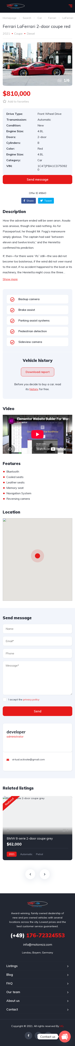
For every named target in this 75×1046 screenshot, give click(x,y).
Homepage (9, 18)
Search (27, 18)
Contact (12, 1009)
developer (16, 731)
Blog (9, 974)
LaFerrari (67, 18)
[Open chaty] (65, 1036)
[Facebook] (28, 1035)
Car (40, 18)
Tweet (48, 200)
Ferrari (52, 18)
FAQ (9, 983)
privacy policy (31, 699)
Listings (12, 966)
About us (13, 1001)
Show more (10, 279)
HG (61, 1026)
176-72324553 (37, 935)
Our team (13, 992)
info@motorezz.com (37, 944)
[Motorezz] (16, 6)
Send (37, 711)
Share (30, 200)
